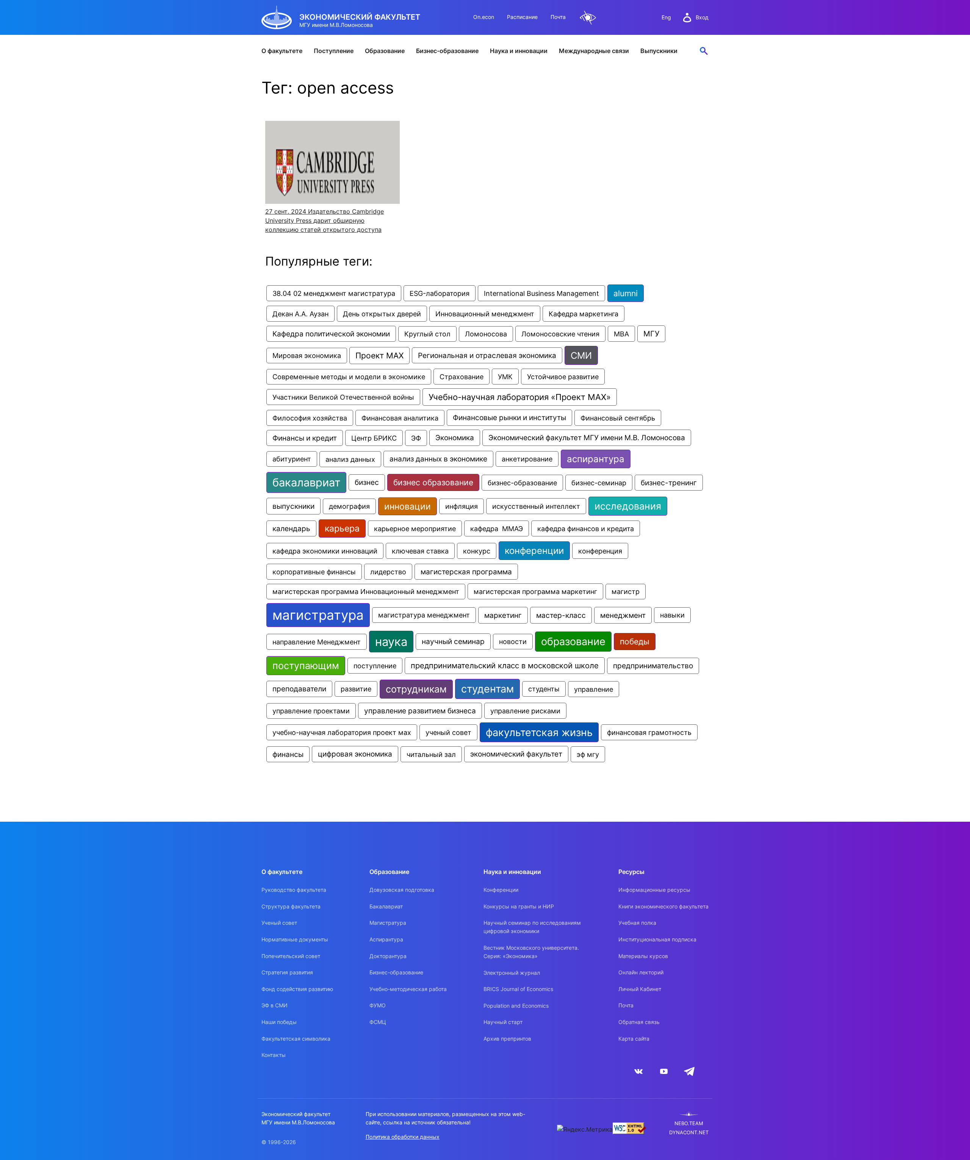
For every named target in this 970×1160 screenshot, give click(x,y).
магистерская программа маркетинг (535, 591)
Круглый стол (427, 334)
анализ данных (350, 459)
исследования (628, 506)
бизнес (367, 482)
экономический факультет (516, 754)
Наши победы (279, 1022)
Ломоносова (486, 334)
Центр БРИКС (374, 438)
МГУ (651, 333)
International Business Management (541, 293)
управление (593, 689)
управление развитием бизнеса (420, 711)
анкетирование (527, 459)
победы (634, 641)
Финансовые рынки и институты (509, 417)
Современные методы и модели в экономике (348, 377)
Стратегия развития (287, 972)
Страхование (461, 376)
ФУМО (377, 1005)
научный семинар (453, 641)
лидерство (388, 571)
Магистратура (387, 922)
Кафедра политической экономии (331, 334)
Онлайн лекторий (640, 972)
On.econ (483, 17)
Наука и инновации (519, 51)
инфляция (461, 506)
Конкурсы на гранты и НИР (518, 906)
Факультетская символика (295, 1038)
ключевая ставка (420, 551)
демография (349, 506)
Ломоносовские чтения (560, 334)
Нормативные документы (294, 939)
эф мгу (588, 754)
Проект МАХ (379, 355)
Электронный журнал (511, 972)
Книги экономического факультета (663, 906)
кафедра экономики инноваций (324, 551)
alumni (625, 293)
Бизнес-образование (447, 51)
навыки (672, 615)
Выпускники (658, 51)
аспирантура (595, 458)
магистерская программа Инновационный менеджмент (365, 592)
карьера (342, 528)
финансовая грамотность (649, 732)
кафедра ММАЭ (496, 528)
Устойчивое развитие (563, 376)
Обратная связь (639, 1022)
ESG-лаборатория (439, 293)
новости (513, 642)
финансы (288, 754)
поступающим (305, 665)
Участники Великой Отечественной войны (343, 397)
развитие (356, 689)
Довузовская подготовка (401, 889)
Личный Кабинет (639, 989)
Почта (558, 17)
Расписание (522, 17)
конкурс (476, 551)
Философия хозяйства (309, 418)
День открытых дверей (382, 314)
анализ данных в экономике (438, 459)
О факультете (281, 51)
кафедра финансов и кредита (585, 528)
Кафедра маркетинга (583, 314)
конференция (600, 551)
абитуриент (291, 459)
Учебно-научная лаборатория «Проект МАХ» (520, 397)
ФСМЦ (377, 1022)
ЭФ (416, 438)
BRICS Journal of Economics (518, 989)
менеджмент (623, 615)
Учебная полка (637, 922)
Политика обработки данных (403, 1136)
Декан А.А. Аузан (300, 314)
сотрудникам (416, 689)
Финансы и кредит (304, 438)
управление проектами (311, 711)
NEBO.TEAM (688, 1123)
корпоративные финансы (314, 571)
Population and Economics (516, 1005)
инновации (407, 506)
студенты (544, 689)
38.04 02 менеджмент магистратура (333, 293)
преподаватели (299, 689)
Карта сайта (633, 1038)
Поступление (334, 51)
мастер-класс (561, 615)
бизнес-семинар (598, 482)
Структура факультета (291, 906)
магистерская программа (466, 571)
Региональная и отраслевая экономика (487, 355)
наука (391, 642)
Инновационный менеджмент (484, 314)
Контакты (273, 1055)
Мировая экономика (306, 356)
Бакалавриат (386, 906)
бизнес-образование (522, 482)
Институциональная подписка (657, 939)
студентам (487, 689)
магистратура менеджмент (424, 615)
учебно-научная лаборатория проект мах (341, 732)
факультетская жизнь (539, 732)
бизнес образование (433, 482)
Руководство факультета (293, 889)
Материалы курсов (643, 956)
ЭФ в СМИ (274, 1005)
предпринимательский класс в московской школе (505, 665)
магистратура (318, 615)
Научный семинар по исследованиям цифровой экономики (532, 926)
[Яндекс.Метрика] (585, 1129)
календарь (291, 528)
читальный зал (431, 754)
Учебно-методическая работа (408, 989)
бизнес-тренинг (669, 482)
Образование (385, 51)
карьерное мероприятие (415, 528)
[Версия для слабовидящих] (588, 17)
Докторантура (388, 956)
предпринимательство (653, 665)
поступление (375, 665)
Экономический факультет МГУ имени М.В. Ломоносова (586, 437)
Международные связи (594, 51)
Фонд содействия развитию (297, 989)
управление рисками (525, 711)
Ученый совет (279, 922)
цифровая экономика (355, 754)
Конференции (500, 889)
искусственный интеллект (536, 506)
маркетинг (503, 615)
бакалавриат (306, 482)
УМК (505, 376)
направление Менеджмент (316, 642)
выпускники (293, 506)
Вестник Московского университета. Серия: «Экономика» (531, 951)
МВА (621, 334)
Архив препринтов (507, 1038)
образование (573, 641)
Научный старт (503, 1022)
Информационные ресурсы (654, 889)
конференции (534, 550)
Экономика (454, 437)
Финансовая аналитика (399, 418)
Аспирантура (386, 939)
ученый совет (448, 732)
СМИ (581, 355)
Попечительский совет (290, 956)
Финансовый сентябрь (617, 418)
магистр (626, 592)
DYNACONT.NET (689, 1132)
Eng (666, 17)
